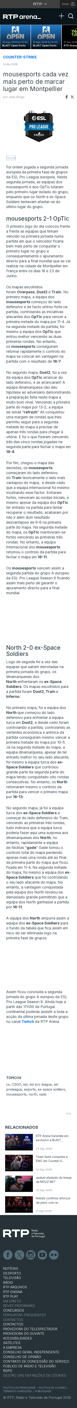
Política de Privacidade (19, 1387)
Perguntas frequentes (24, 1315)
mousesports (16, 1094)
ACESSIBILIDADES (17, 1338)
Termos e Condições (17, 1391)
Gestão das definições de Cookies (34, 1375)
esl (25, 1084)
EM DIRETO (12, 1301)
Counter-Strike (20, 57)
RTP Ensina (12, 1292)
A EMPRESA (12, 1347)
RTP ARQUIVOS (15, 1287)
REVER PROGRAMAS (19, 1306)
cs (8, 1084)
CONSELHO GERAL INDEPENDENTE (31, 1352)
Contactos (13, 1320)
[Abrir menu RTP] (38, 4)
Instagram (31, 1255)
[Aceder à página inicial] (24, 16)
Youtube (42, 1255)
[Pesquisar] (71, 19)
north (33, 1094)
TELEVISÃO (12, 1278)
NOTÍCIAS (10, 1268)
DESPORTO (12, 1273)
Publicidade (43, 1391)
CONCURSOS (13, 1310)
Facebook (8, 1255)
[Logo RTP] (24, 1233)
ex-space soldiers (51, 1089)
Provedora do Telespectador (30, 1329)
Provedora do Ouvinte (23, 1333)
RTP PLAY (10, 1296)
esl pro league (41, 1084)
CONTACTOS (13, 1324)
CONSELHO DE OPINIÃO (22, 1357)
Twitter (19, 1255)
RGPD (7, 1371)
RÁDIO (8, 1282)
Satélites (11, 1343)
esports (30, 1089)
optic (43, 1094)
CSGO (16, 1084)
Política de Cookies (52, 1387)
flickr (54, 1255)
